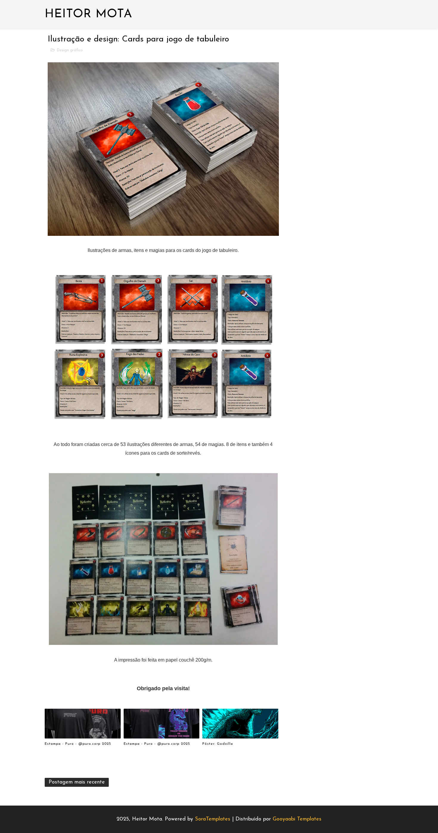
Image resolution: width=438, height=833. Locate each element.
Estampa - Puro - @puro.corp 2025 (78, 744)
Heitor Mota (88, 14)
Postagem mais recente (77, 782)
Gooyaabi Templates (297, 819)
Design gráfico (70, 50)
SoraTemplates (212, 819)
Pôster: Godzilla (217, 744)
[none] (381, 817)
